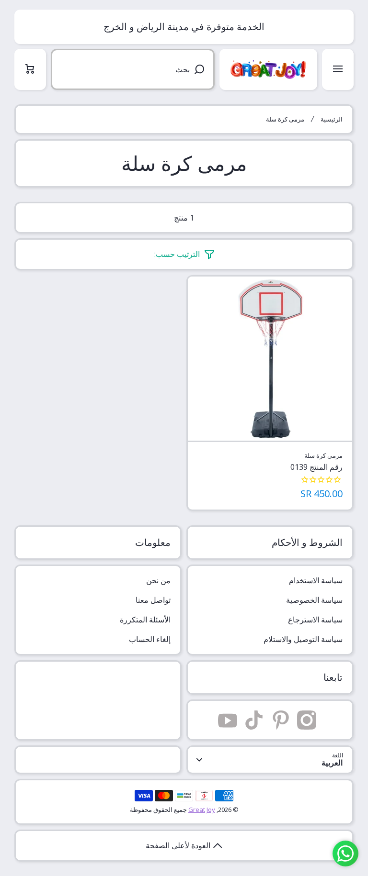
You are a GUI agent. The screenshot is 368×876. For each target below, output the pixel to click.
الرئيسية (332, 119)
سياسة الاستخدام (316, 580)
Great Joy (201, 809)
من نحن (158, 580)
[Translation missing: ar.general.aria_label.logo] (268, 69)
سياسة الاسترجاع (315, 619)
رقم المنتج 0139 (316, 467)
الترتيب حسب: (177, 254)
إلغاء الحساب (150, 639)
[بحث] (201, 69)
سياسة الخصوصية (314, 600)
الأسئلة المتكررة (145, 619)
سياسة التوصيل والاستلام (303, 639)
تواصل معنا (153, 600)
